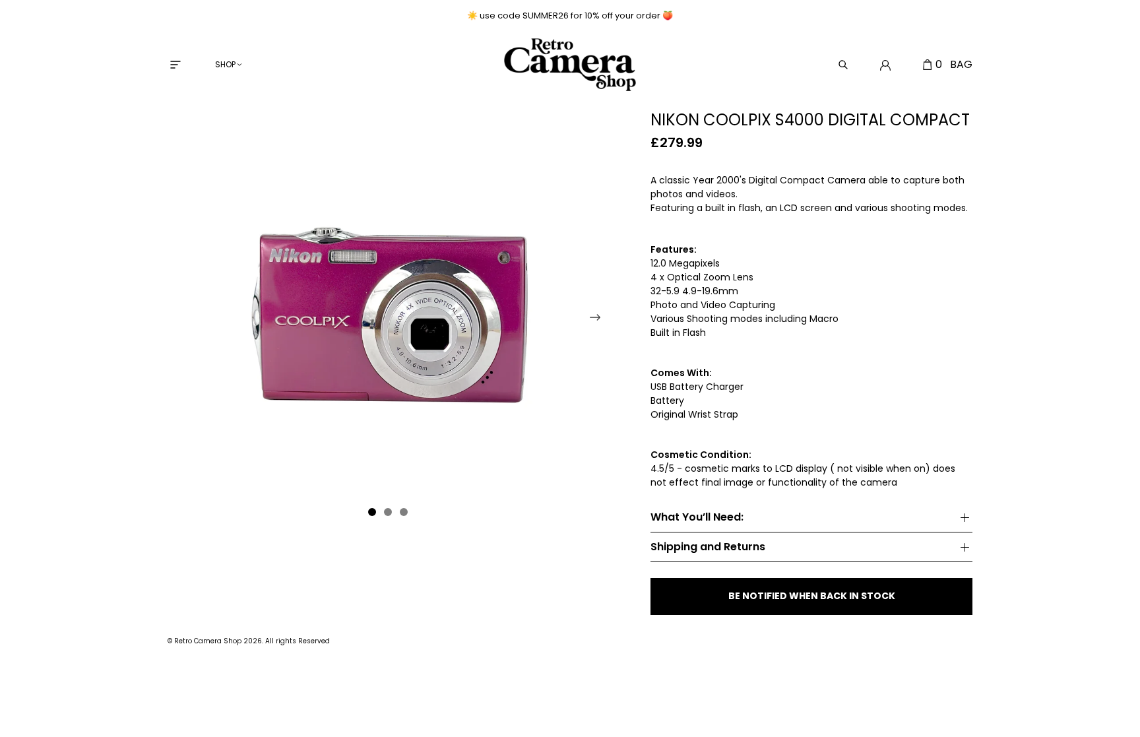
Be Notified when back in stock (811, 595)
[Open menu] (175, 65)
